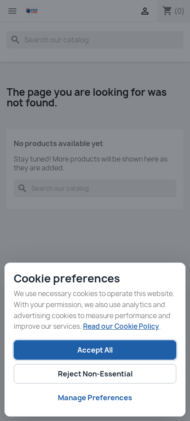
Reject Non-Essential (95, 374)
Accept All (95, 350)
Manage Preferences (95, 397)
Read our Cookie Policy (121, 326)
